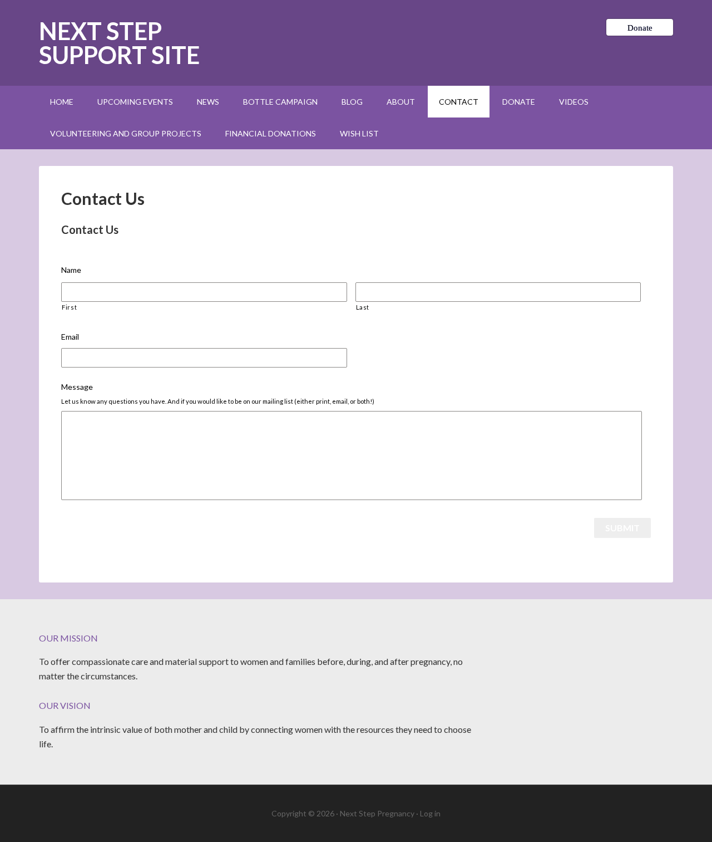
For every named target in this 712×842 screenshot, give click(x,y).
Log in (430, 813)
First (69, 307)
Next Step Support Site (119, 43)
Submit (622, 527)
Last (363, 307)
